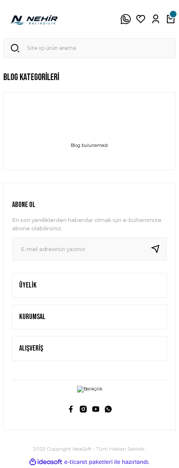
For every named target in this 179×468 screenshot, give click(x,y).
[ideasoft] (45, 462)
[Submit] (158, 249)
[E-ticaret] (88, 462)
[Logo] (34, 19)
